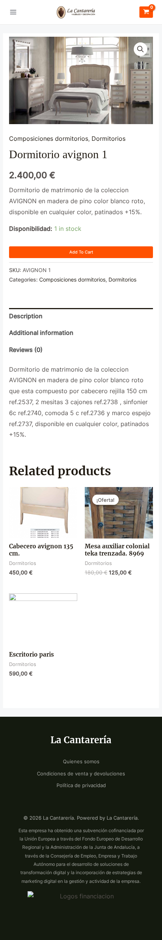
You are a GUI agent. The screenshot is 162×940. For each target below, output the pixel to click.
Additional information (41, 332)
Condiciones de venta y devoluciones (81, 774)
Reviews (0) (26, 349)
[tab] (81, 316)
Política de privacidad (81, 785)
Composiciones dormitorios (48, 138)
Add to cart (81, 252)
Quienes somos (81, 761)
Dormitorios (108, 138)
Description (26, 316)
